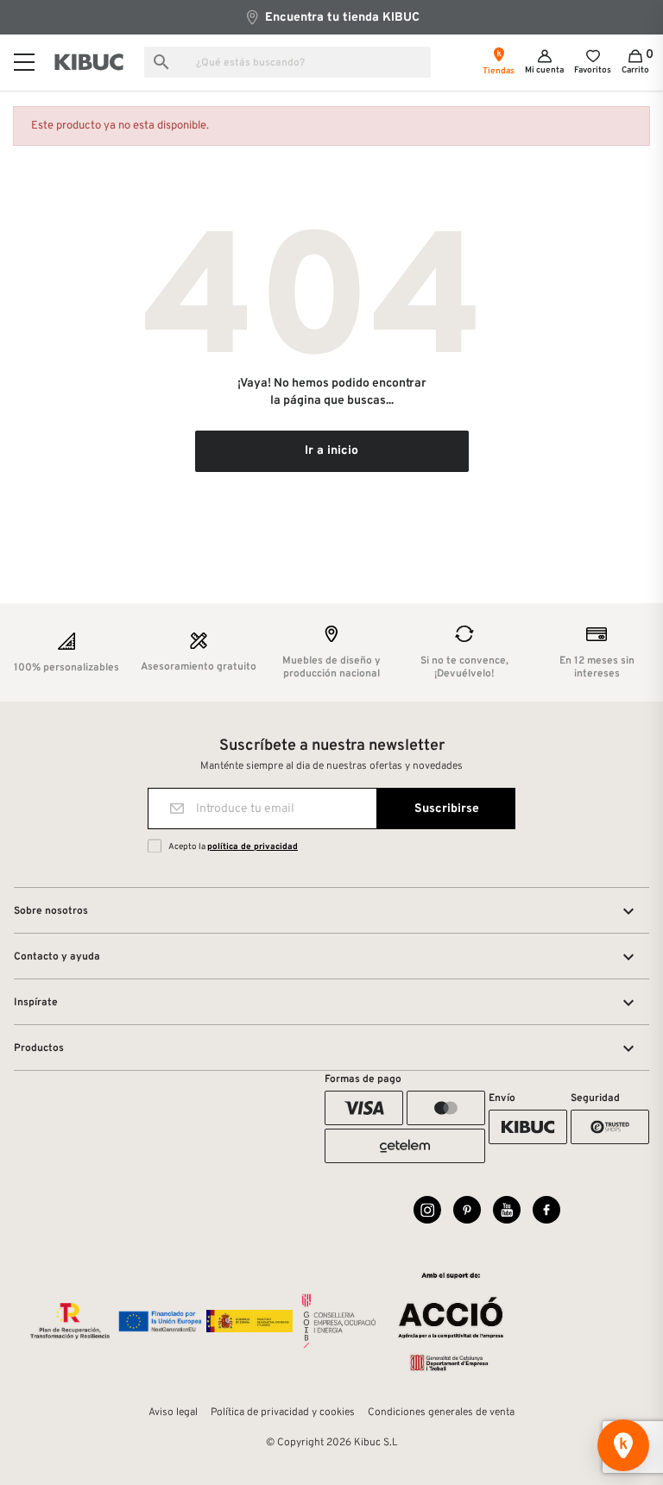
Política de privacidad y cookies (283, 1412)
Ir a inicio (331, 451)
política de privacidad (252, 847)
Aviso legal (173, 1412)
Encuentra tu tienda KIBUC (341, 17)
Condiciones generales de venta (441, 1412)
